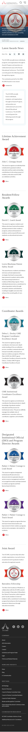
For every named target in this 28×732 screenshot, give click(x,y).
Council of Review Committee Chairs (11, 692)
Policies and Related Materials (9, 659)
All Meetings (5, 685)
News (3, 669)
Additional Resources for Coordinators (12, 719)
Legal (3, 655)
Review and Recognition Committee (11, 701)
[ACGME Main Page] (5, 627)
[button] (21, 2)
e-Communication (6, 675)
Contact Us (8, 85)
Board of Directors (7, 689)
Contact (4, 649)
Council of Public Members (9, 698)
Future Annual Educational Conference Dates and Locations (13, 705)
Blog (3, 672)
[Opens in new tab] (13, 627)
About (3, 640)
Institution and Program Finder (10, 652)
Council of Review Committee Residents (12, 695)
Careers (4, 646)
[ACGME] (10, 2)
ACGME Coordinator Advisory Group (11, 716)
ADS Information (6, 643)
